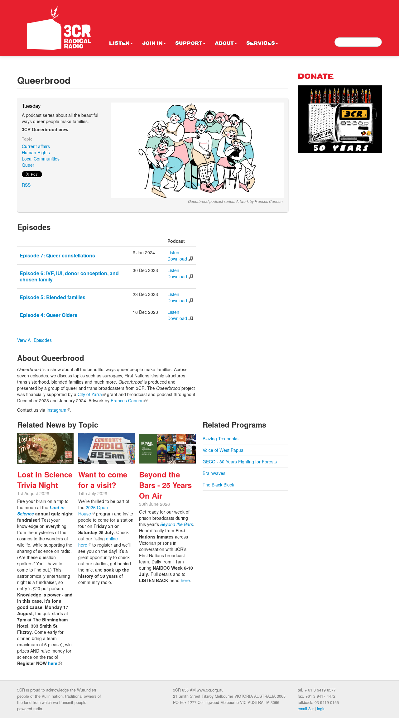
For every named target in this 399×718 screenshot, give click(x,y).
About (224, 43)
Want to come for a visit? (102, 479)
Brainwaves (214, 473)
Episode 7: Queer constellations (57, 255)
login (321, 708)
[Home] (59, 28)
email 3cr (306, 708)
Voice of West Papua (223, 450)
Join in (152, 43)
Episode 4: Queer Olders (48, 314)
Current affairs (36, 146)
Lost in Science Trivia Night (44, 479)
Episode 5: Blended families (52, 297)
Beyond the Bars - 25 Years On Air (165, 485)
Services (260, 43)
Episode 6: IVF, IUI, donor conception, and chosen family (69, 276)
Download (177, 259)
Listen (119, 43)
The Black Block (218, 484)
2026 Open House (93, 510)
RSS (26, 185)
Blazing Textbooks (220, 438)
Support (188, 43)
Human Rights (36, 152)
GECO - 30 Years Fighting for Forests (240, 461)
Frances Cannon (129, 400)
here (54, 663)
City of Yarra (92, 394)
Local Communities (41, 159)
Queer (28, 165)
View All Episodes (34, 340)
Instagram (58, 410)
